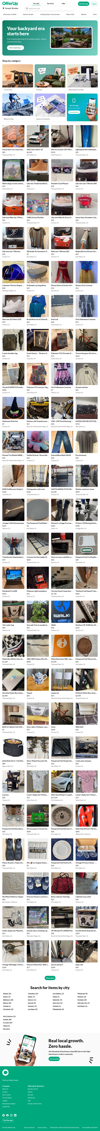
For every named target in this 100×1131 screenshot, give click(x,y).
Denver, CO (32, 1000)
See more (6, 1029)
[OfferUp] (10, 4)
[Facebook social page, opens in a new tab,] (7, 1115)
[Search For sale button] (27, 8)
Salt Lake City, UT (84, 1003)
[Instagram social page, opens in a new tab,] (11, 1115)
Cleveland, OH (8, 1009)
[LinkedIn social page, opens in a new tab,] (15, 1115)
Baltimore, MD (8, 1000)
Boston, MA (7, 1003)
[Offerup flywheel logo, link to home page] (50, 1072)
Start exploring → (15, 48)
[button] (82, 107)
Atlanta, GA (7, 993)
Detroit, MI (32, 1003)
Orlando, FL (57, 1006)
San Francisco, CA (9, 1016)
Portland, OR (82, 1000)
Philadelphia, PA (58, 1009)
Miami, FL (56, 996)
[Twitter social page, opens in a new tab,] (3, 1115)
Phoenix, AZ (82, 996)
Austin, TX (6, 996)
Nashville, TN (57, 1000)
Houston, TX (32, 1006)
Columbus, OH (33, 993)
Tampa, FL (6, 1025)
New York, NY (57, 1003)
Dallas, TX (31, 996)
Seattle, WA (7, 1019)
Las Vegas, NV (33, 1009)
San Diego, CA (82, 1006)
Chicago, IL (7, 1006)
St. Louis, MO (7, 1022)
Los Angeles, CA (58, 993)
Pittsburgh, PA (83, 993)
